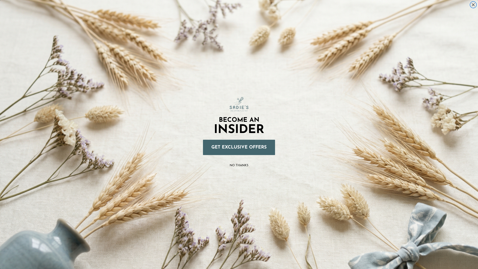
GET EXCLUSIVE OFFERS (239, 147)
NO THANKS (239, 165)
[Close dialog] (473, 4)
